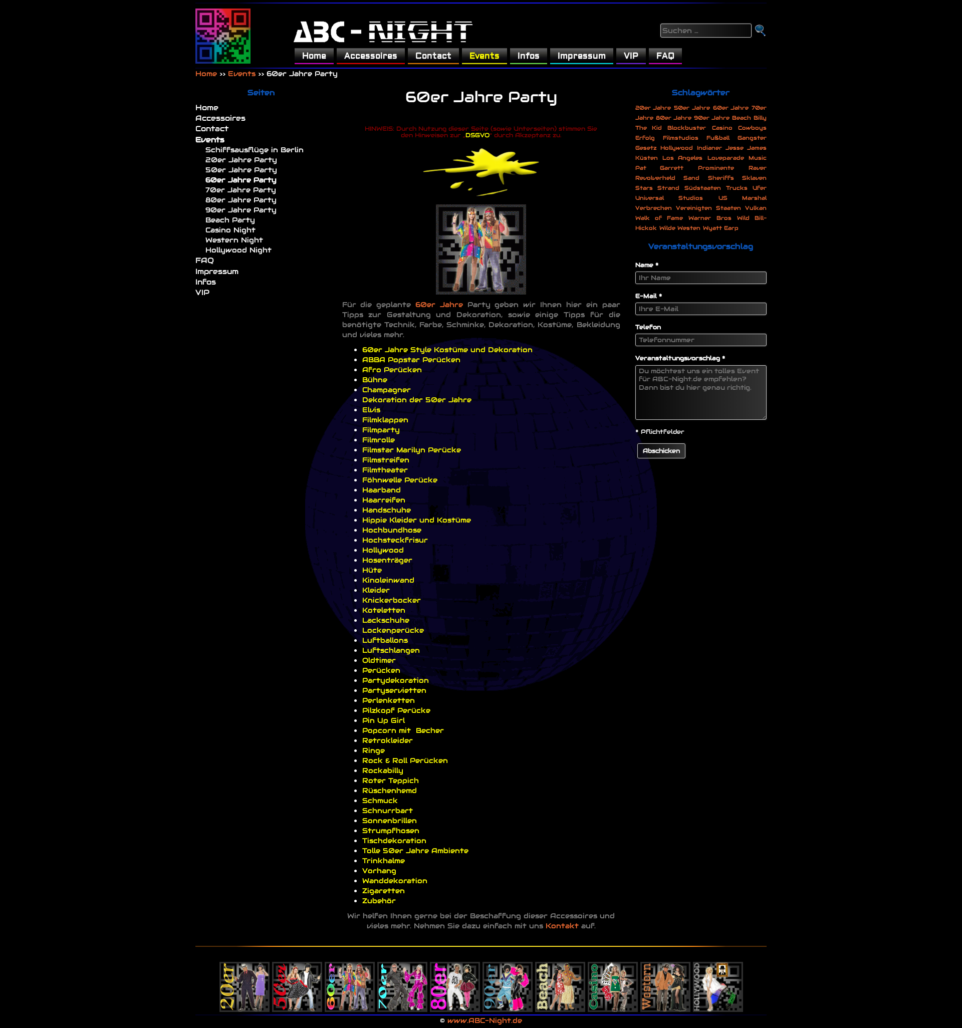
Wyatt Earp (721, 227)
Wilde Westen (679, 227)
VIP (631, 56)
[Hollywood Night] (718, 979)
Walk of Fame (659, 217)
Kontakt (562, 925)
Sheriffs (721, 177)
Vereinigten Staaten (708, 207)
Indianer (709, 147)
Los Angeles (682, 157)
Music (758, 157)
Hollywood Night (238, 249)
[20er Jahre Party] (244, 979)
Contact (433, 56)
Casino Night (230, 229)
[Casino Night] (613, 979)
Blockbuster (686, 127)
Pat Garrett (659, 167)
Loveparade (725, 157)
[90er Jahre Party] (508, 979)
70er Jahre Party (240, 189)
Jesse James (746, 147)
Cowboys (752, 127)
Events (484, 56)
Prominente (716, 167)
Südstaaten (702, 187)
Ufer (760, 187)
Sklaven (754, 177)
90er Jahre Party (241, 209)
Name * (647, 265)
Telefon (648, 327)
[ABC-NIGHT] (223, 36)
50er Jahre (692, 107)
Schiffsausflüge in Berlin (254, 149)
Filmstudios (680, 137)
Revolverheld (655, 177)
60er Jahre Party (241, 179)
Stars (644, 187)
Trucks (737, 187)
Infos (529, 56)
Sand (691, 177)
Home (314, 56)
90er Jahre (712, 117)
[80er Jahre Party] (455, 979)
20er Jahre (653, 107)
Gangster (752, 137)
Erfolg (645, 137)
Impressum (582, 56)
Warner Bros (709, 217)
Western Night (234, 239)
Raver (758, 167)
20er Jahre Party (241, 159)
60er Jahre (439, 304)
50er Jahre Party (241, 169)
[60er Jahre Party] (350, 979)
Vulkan (756, 207)
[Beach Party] (560, 979)
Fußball (718, 137)
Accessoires (370, 56)
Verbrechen (653, 207)
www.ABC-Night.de (484, 1020)
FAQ (665, 56)
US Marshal (742, 197)
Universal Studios (669, 197)
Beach (741, 117)
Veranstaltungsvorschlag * (680, 358)
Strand (668, 187)
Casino (722, 127)
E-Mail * (648, 296)
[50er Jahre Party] (297, 979)
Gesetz (646, 147)
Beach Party (230, 219)
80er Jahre (673, 117)
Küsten (646, 157)
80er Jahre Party (241, 199)
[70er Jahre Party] (402, 979)
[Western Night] (665, 979)
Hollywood (676, 147)
